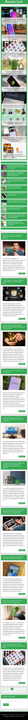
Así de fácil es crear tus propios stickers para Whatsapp (14, 123)
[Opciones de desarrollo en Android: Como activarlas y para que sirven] (14, 100)
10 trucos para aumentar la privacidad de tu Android (14, 72)
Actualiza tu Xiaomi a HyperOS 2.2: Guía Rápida (13, 371)
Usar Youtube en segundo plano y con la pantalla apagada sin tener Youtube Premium (14, 139)
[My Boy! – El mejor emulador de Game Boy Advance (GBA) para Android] (14, 248)
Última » (22, 691)
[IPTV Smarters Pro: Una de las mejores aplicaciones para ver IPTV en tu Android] (14, 15)
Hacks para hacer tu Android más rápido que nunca (14, 89)
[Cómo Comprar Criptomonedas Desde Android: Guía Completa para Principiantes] (14, 339)
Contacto (22, 716)
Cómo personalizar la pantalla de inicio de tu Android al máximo (13, 557)
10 (12, 691)
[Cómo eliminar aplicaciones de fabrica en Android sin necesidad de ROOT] (14, 49)
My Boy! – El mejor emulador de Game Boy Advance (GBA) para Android (12, 236)
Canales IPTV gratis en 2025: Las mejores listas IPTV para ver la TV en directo (13, 419)
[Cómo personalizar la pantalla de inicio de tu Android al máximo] (14, 569)
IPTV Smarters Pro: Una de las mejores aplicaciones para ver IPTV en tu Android (14, 21)
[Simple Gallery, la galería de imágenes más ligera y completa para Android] (14, 151)
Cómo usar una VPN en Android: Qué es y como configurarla (13, 601)
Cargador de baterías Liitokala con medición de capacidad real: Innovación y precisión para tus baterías (13, 465)
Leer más (21, 273)
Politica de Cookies (14, 716)
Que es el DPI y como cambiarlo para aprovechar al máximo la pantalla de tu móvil (14, 37)
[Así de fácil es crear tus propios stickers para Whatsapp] (14, 117)
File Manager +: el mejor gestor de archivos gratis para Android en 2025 (13, 281)
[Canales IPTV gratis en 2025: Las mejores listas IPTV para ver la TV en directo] (14, 431)
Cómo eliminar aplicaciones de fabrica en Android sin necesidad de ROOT (14, 54)
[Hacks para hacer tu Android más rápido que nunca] (14, 83)
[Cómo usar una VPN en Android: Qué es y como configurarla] (14, 613)
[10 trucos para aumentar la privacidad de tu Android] (14, 66)
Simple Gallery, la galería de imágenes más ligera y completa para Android (14, 156)
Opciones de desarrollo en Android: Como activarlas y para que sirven (14, 106)
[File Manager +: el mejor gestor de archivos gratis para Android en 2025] (14, 294)
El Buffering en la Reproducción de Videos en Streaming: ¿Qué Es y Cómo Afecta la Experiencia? (13, 511)
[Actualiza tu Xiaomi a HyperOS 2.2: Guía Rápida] (14, 382)
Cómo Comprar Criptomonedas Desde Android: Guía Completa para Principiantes (14, 327)
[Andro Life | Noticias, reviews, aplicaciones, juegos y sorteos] (13, 1)
